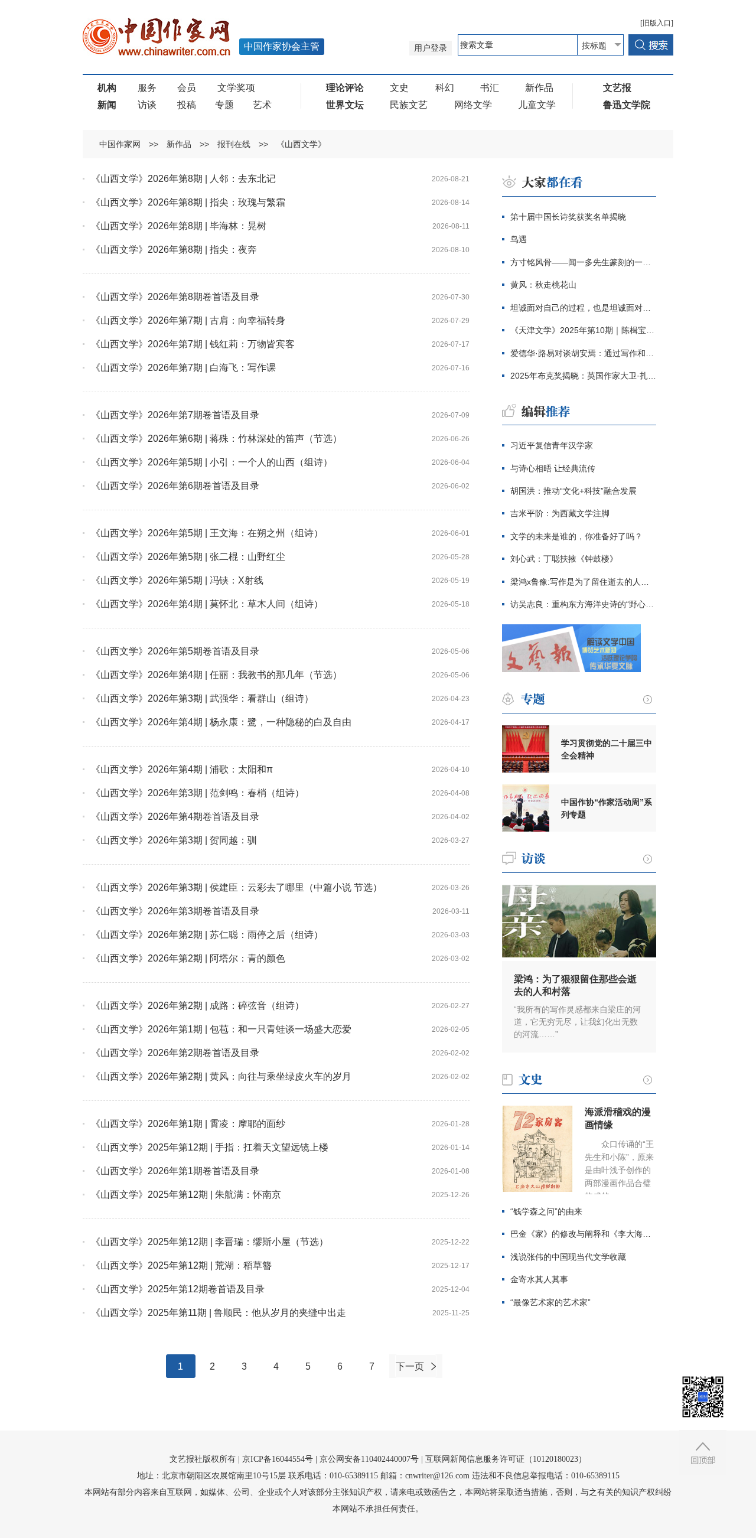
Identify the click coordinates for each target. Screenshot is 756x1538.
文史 (399, 88)
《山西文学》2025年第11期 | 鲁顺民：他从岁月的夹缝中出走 (218, 1313)
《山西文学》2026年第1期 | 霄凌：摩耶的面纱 (188, 1124)
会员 (186, 88)
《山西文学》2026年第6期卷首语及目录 (175, 486)
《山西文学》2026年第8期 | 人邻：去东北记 (183, 179)
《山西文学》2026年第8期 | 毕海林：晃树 (178, 226)
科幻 (444, 88)
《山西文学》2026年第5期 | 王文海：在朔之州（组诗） (207, 533)
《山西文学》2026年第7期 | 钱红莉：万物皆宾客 (193, 344)
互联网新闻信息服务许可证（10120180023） (505, 1459)
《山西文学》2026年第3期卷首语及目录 (175, 911)
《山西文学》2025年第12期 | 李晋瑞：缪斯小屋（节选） (209, 1242)
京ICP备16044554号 (277, 1459)
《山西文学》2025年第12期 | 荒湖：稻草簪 (181, 1265)
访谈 (147, 105)
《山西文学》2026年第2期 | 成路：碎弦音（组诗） (197, 1006)
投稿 (186, 105)
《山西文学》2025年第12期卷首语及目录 (178, 1289)
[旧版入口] (656, 23)
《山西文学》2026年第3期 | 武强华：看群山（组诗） (202, 698)
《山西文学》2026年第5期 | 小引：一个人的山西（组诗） (212, 462)
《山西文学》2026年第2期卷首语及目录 (175, 1053)
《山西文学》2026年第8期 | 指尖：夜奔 (174, 250)
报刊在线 (233, 144)
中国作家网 (120, 144)
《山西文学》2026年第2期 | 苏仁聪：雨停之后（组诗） (207, 935)
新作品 (539, 88)
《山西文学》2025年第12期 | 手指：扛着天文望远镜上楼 (209, 1147)
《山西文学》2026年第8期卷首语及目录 (175, 297)
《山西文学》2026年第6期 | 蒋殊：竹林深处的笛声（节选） (216, 439)
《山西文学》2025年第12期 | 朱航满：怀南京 (186, 1195)
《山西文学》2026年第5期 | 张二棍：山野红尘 (188, 557)
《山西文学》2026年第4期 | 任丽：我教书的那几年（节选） (216, 675)
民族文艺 (409, 105)
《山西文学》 (301, 144)
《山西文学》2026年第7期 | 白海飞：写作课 (183, 368)
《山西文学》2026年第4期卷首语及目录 (175, 817)
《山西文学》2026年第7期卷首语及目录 (175, 415)
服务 (147, 88)
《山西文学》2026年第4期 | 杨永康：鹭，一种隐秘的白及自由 (221, 722)
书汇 (489, 88)
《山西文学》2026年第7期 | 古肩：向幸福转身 (188, 320)
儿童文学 (537, 105)
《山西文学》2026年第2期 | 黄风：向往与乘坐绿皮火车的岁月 (221, 1076)
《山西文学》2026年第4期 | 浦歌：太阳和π (182, 769)
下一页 (410, 1366)
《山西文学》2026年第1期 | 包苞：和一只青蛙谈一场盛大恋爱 (221, 1029)
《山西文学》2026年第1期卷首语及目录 (175, 1171)
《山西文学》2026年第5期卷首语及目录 (175, 651)
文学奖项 (236, 88)
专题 (224, 105)
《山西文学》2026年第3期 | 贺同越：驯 (174, 840)
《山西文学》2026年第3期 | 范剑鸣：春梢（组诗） (197, 793)
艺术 (262, 105)
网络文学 (473, 105)
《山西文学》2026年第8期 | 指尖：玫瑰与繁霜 (188, 202)
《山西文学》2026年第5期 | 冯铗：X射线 (177, 580)
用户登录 (430, 48)
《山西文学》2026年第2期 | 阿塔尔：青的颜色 (188, 958)
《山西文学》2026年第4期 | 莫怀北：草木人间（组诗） (207, 604)
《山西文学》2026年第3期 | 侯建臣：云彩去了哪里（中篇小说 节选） (236, 887)
